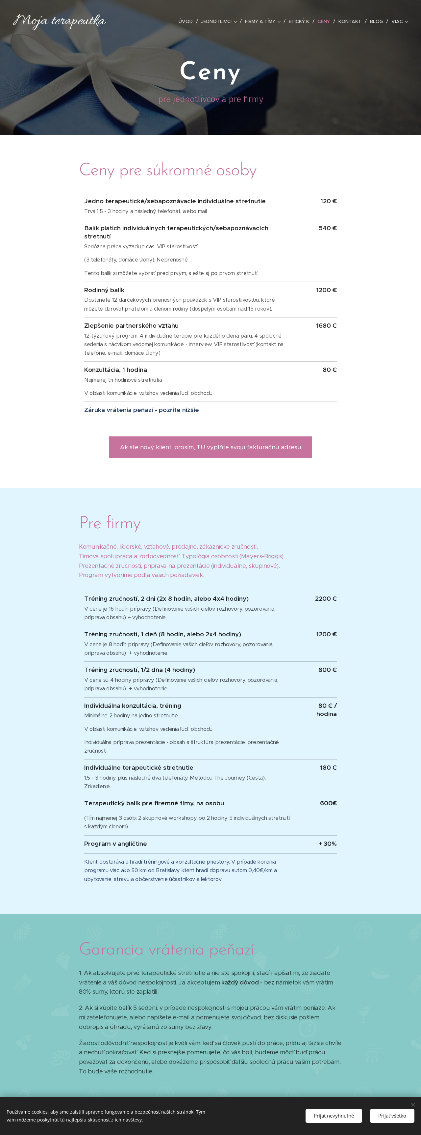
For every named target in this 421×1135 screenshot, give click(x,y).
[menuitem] (187, 21)
